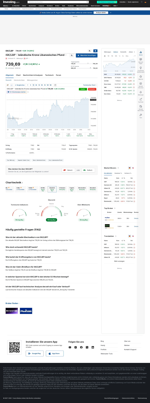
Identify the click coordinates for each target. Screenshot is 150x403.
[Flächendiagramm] (11, 85)
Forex (6, 9)
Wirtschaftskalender (82, 6)
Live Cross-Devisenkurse (42, 9)
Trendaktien (109, 236)
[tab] (8, 189)
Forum (58, 75)
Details (136, 218)
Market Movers (110, 168)
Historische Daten (19, 80)
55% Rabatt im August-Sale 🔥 (107, 2)
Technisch (49, 75)
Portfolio (103, 349)
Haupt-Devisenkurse (28, 9)
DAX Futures (108, 77)
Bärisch (70, 170)
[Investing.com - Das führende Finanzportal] (11, 2)
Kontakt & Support (130, 349)
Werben (127, 345)
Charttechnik (13, 182)
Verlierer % (127, 173)
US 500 (106, 81)
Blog (102, 341)
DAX (105, 74)
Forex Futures (82, 9)
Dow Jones (107, 84)
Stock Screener (95, 6)
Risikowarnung (142, 398)
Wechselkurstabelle (56, 9)
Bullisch (89, 170)
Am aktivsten (108, 173)
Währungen (107, 52)
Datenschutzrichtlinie (128, 398)
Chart (18, 75)
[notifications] (142, 2)
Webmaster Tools (107, 354)
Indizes (115, 52)
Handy (103, 345)
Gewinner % (118, 173)
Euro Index (107, 94)
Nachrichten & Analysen (33, 75)
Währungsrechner (32, 80)
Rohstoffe (123, 52)
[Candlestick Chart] (8, 85)
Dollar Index (107, 90)
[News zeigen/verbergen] (55, 85)
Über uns (127, 341)
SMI (105, 87)
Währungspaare (15, 9)
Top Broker (108, 208)
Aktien (131, 52)
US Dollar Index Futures (70, 9)
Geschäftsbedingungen (111, 398)
